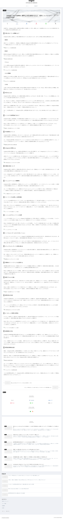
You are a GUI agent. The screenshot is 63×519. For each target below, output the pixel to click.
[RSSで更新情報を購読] (33, 411)
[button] (55, 24)
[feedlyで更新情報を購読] (30, 411)
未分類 (5, 392)
